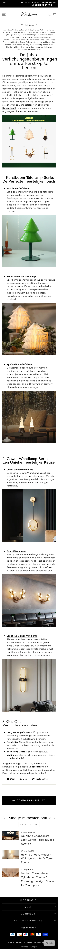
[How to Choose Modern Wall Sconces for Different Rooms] (10, 854)
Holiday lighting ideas (15, 47)
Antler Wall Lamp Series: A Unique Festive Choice (23, 32)
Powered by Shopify (29, 947)
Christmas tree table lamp (14, 40)
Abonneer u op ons (28, 921)
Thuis (23, 25)
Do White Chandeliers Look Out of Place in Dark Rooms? (37, 839)
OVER (28, 907)
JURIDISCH (28, 914)
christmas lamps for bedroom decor (38, 35)
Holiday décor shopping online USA (37, 44)
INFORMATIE (28, 900)
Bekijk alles (29, 824)
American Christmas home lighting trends (21, 30)
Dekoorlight (35, 766)
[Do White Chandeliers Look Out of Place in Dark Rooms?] (10, 835)
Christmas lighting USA (16, 37)
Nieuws (31, 25)
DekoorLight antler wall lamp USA (40, 42)
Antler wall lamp (47, 30)
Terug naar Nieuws (30, 800)
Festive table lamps (13, 44)
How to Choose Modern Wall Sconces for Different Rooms (38, 858)
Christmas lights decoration (39, 37)
